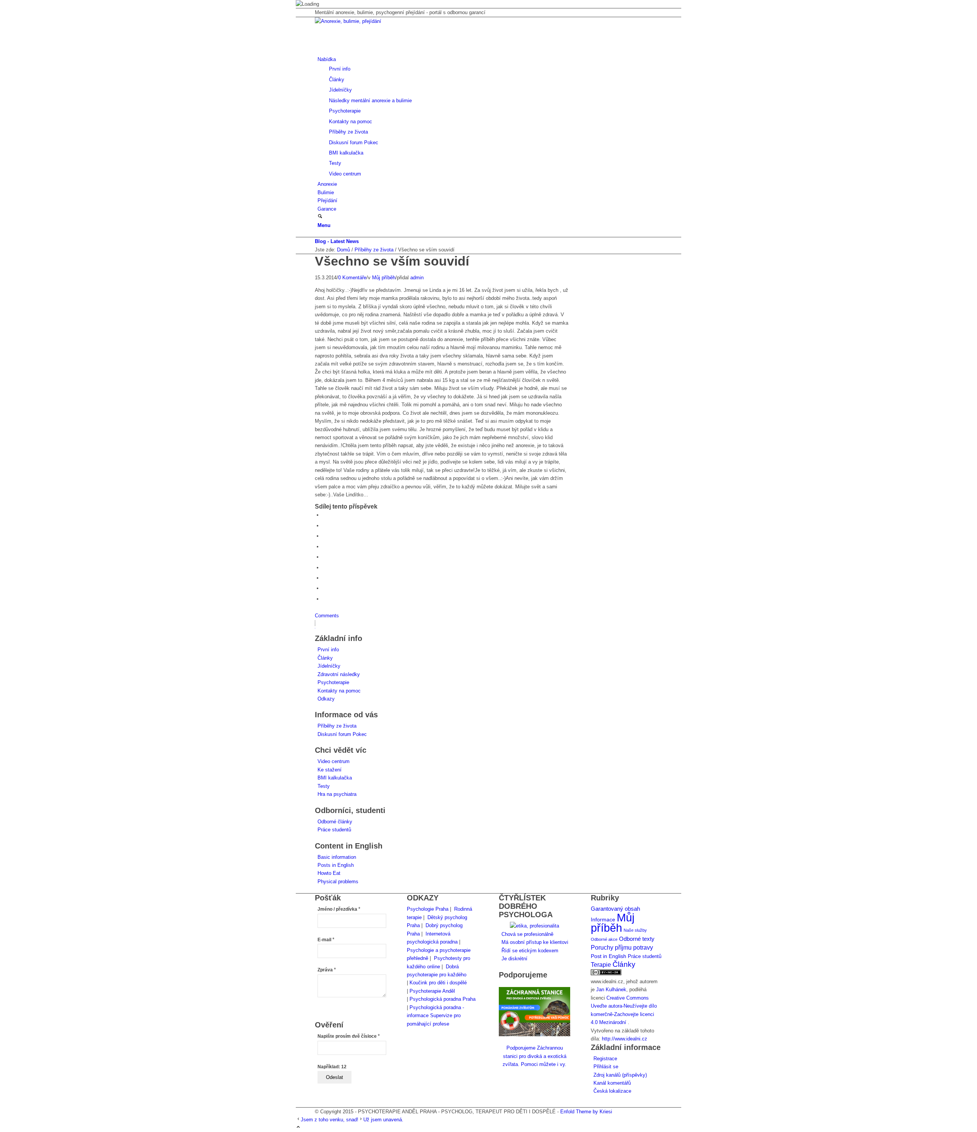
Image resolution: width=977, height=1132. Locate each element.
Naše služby (635, 930)
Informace (603, 920)
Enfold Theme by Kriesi (586, 1111)
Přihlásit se (605, 1066)
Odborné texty (637, 939)
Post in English (608, 956)
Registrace (605, 1058)
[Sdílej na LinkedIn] (324, 557)
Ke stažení (330, 770)
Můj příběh (383, 277)
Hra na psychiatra (337, 794)
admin (417, 277)
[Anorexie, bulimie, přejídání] (372, 21)
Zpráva (327, 970)
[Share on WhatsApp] (324, 536)
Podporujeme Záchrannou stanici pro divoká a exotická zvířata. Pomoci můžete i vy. (534, 1056)
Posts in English (336, 865)
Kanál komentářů (612, 1083)
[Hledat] (320, 217)
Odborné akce (604, 939)
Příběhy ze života (337, 726)
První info (328, 649)
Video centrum (334, 761)
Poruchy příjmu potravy (622, 947)
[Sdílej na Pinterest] (324, 546)
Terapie (601, 964)
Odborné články (335, 821)
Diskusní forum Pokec (342, 734)
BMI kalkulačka (335, 778)
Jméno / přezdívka (339, 909)
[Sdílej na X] (324, 525)
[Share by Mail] (324, 599)
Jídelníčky (329, 666)
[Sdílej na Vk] (324, 578)
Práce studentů (334, 829)
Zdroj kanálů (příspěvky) (620, 1075)
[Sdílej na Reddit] (324, 588)
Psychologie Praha (427, 909)
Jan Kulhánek (611, 989)
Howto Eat (329, 873)
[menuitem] (490, 116)
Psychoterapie (333, 682)
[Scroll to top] (298, 1127)
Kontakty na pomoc (339, 691)
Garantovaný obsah (615, 909)
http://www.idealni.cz (624, 1039)
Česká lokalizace (612, 1091)
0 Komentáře (352, 277)
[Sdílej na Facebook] (324, 515)
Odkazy (326, 699)
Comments (327, 615)
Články (325, 658)
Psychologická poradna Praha (443, 999)
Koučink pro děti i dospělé (438, 982)
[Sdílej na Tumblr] (324, 567)
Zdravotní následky (339, 674)
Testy (324, 786)
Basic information (337, 857)
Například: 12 (332, 1066)
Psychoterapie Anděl (432, 991)
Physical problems (338, 881)
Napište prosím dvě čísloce (349, 1036)
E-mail (326, 939)
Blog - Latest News (337, 241)
